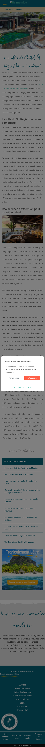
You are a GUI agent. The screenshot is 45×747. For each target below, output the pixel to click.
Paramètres (14, 378)
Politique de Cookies (23, 387)
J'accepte (32, 378)
